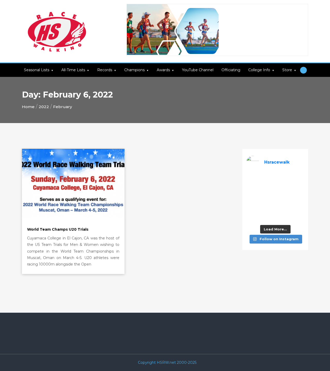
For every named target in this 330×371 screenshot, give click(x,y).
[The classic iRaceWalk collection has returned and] (252, 187)
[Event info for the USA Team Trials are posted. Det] (252, 197)
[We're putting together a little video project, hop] (267, 207)
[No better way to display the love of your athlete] (267, 178)
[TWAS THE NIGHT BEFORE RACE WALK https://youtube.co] (252, 207)
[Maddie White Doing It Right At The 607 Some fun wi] (283, 207)
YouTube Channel (197, 70)
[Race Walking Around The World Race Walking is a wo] (283, 178)
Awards (163, 70)
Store (287, 70)
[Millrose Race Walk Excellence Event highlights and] (267, 197)
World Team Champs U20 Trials (57, 229)
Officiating (230, 70)
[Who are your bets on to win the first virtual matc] (298, 207)
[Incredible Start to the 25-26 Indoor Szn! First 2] (283, 216)
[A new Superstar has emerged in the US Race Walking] (283, 197)
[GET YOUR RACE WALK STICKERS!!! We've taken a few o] (283, 187)
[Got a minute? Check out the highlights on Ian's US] (252, 216)
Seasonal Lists (36, 70)
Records (104, 70)
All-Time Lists (73, 70)
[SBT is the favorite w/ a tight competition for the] (267, 187)
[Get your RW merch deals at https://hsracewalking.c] (298, 216)
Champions (134, 70)
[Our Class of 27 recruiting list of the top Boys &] (252, 178)
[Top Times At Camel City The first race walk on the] (298, 187)
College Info (259, 70)
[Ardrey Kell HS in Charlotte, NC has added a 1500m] (298, 197)
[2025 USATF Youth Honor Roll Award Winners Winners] (267, 216)
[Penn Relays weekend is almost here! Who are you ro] (298, 178)
